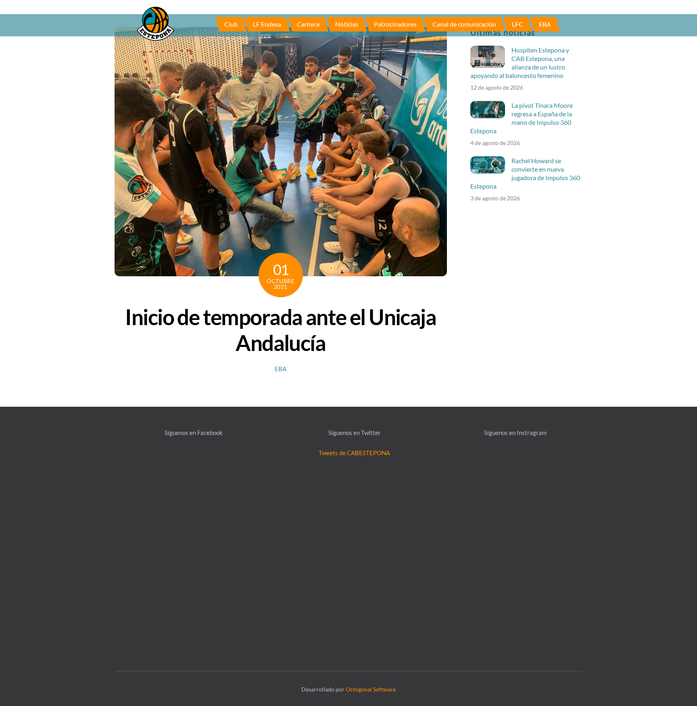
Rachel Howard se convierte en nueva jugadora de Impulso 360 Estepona (525, 173)
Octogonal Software (371, 689)
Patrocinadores (395, 24)
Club (231, 24)
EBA (545, 24)
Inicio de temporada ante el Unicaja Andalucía (280, 329)
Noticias (346, 24)
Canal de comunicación (464, 24)
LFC (517, 24)
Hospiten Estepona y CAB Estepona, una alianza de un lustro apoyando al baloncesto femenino (519, 62)
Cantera (308, 24)
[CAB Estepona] (155, 23)
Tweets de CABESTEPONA (354, 452)
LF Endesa (267, 24)
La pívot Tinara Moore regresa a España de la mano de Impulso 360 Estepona (521, 117)
